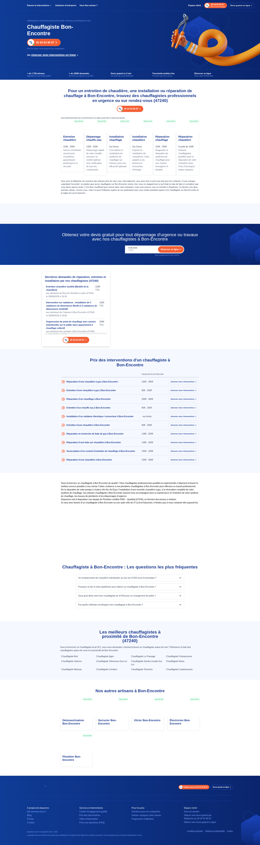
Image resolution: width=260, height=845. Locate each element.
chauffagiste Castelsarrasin (179, 669)
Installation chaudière (139, 138)
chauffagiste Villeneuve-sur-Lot (111, 661)
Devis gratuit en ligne (240, 5)
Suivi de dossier (191, 811)
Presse (30, 819)
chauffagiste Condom (106, 669)
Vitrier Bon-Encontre (147, 720)
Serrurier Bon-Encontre (107, 722)
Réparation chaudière (185, 138)
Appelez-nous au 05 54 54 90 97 (195, 787)
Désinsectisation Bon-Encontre (73, 722)
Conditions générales (195, 831)
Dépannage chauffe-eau (93, 138)
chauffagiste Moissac (71, 669)
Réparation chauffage (162, 138)
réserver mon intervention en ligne (53, 54)
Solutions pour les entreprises (146, 811)
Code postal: (133, 248)
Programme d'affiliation (143, 819)
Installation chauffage (116, 138)
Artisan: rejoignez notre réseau (146, 815)
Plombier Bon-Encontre (71, 758)
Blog (29, 815)
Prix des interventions (89, 815)
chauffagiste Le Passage (143, 656)
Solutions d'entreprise (65, 5)
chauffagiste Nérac (175, 661)
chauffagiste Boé (69, 656)
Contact (31, 822)
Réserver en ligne (170, 249)
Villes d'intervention (88, 819)
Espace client (194, 5)
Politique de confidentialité (215, 831)
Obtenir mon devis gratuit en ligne (200, 822)
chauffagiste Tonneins (142, 669)
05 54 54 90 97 (45, 42)
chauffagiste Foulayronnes (179, 656)
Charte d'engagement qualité (93, 811)
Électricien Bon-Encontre (180, 722)
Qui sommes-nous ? (36, 811)
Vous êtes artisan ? (88, 5)
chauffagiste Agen (105, 656)
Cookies (230, 831)
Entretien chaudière (69, 138)
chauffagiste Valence (71, 661)
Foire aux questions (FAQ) (92, 822)
